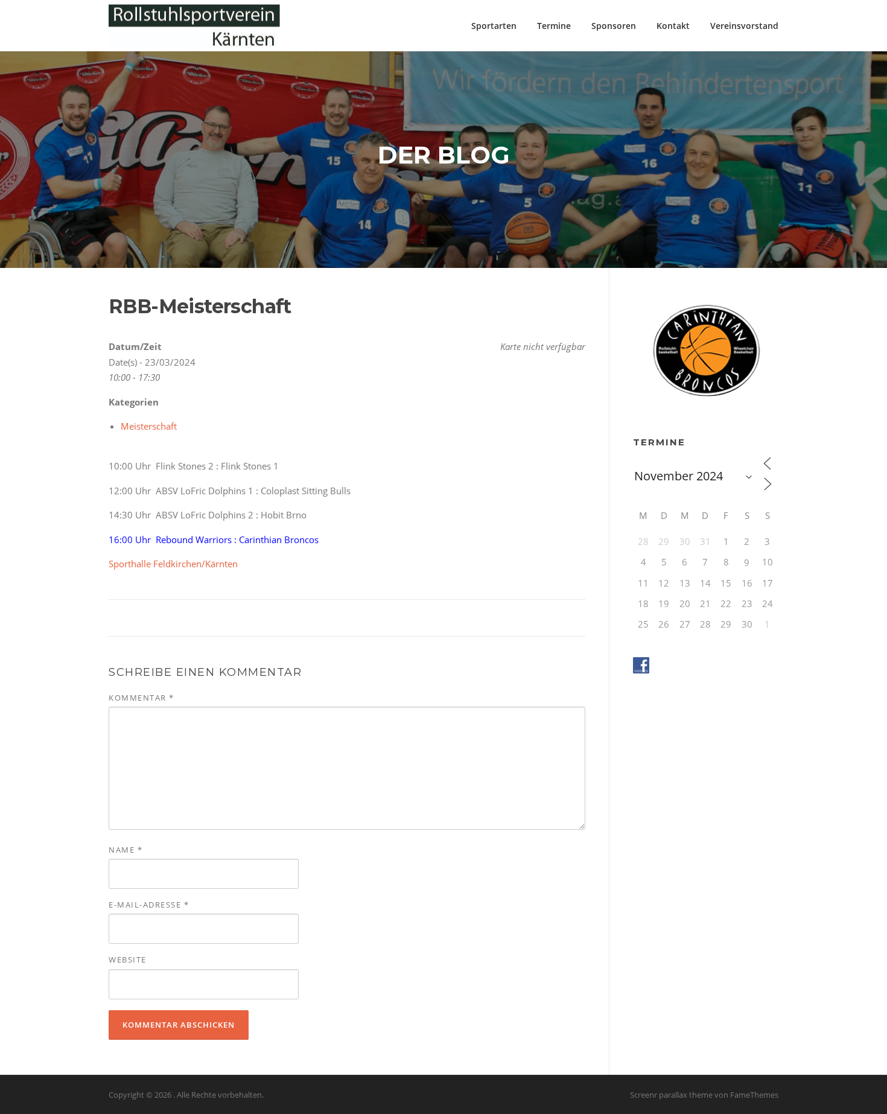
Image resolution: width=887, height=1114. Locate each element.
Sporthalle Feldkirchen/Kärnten (173, 564)
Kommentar (141, 697)
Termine (554, 25)
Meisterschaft (149, 426)
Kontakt (673, 25)
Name (125, 849)
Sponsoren (613, 25)
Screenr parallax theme (671, 1094)
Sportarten (494, 25)
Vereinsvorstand (744, 25)
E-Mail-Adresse (149, 904)
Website (128, 959)
